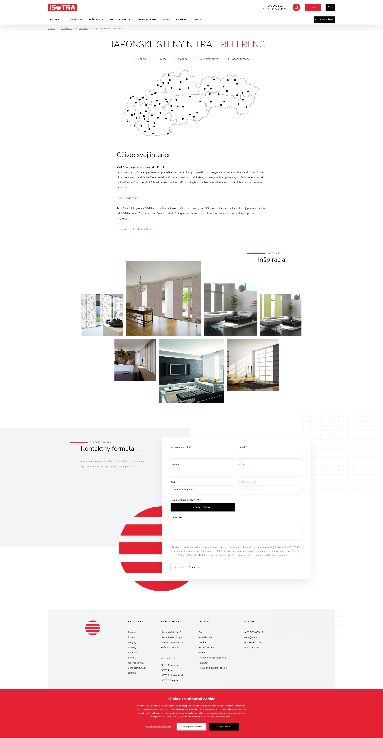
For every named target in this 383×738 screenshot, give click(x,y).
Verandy (132, 652)
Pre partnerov (147, 19)
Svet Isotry (204, 632)
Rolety (162, 59)
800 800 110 (275, 5)
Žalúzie (142, 59)
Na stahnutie (205, 637)
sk (329, 7)
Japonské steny (240, 59)
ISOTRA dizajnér (169, 665)
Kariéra (181, 19)
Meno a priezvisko (181, 447)
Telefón (175, 464)
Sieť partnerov (120, 19)
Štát (174, 482)
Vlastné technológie (171, 637)
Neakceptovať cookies (191, 726)
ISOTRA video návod (172, 675)
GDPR (202, 652)
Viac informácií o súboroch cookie (210, 709)
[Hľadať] (296, 7)
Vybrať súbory (202, 507)
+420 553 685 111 (254, 632)
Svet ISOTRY (75, 19)
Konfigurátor (324, 19)
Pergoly (132, 642)
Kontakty (199, 19)
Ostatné (132, 673)
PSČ (241, 464)
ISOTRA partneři (247, 482)
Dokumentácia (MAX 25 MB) (186, 500)
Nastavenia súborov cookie (213, 668)
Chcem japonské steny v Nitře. (134, 229)
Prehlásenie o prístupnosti (212, 657)
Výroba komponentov (172, 642)
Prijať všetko (224, 726)
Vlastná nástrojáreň (171, 632)
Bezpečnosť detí (207, 647)
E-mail (242, 447)
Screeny (132, 657)
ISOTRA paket (168, 670)
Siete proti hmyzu (209, 59)
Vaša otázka (177, 517)
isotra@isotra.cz (252, 637)
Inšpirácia (96, 19)
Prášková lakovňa (170, 647)
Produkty (54, 19)
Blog (166, 19)
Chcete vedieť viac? (128, 198)
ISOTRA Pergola (169, 680)
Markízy (182, 59)
